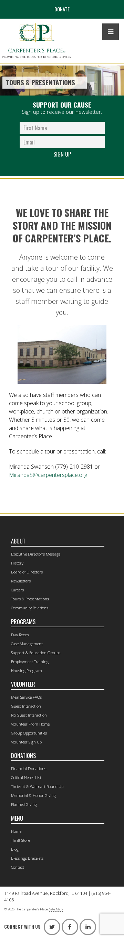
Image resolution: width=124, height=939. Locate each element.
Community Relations (29, 607)
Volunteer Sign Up (26, 742)
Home (16, 831)
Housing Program (26, 670)
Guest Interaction (26, 706)
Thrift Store (20, 840)
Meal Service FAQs (26, 697)
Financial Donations (28, 768)
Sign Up (62, 154)
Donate (62, 9)
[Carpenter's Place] (36, 40)
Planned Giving (24, 804)
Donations (23, 755)
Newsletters (21, 580)
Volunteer (23, 684)
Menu (17, 818)
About (18, 541)
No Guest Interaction (29, 715)
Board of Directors (27, 572)
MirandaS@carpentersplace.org (48, 475)
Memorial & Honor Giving (33, 795)
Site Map (56, 909)
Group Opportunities (29, 733)
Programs (23, 622)
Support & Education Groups (35, 652)
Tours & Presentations (30, 598)
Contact (17, 867)
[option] (62, 81)
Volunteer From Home (30, 724)
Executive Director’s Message (35, 554)
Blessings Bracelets (27, 858)
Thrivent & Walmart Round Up (37, 786)
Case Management (27, 643)
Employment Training (30, 661)
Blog (15, 849)
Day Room (20, 634)
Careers (17, 589)
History (17, 563)
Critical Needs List (26, 777)
